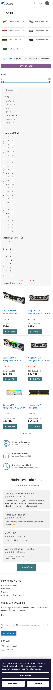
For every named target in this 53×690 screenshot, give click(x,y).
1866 (9, 144)
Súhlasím (38, 683)
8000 (9, 202)
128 (9, 260)
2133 (9, 231)
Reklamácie (5, 588)
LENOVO (10, 119)
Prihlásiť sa (8, 633)
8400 (9, 224)
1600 (9, 140)
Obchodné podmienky (9, 585)
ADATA (10, 101)
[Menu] (47, 3)
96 (8, 271)
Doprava (4, 592)
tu (40, 669)
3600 (10, 166)
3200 (10, 155)
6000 (10, 184)
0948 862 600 (10, 649)
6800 (9, 188)
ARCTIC (10, 105)
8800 (9, 228)
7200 (9, 195)
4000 (9, 206)
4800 (9, 173)
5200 (9, 169)
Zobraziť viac (27, 567)
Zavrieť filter (26, 66)
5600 (10, 177)
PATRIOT (11, 126)
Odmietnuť (13, 683)
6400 (10, 180)
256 (9, 274)
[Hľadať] (33, 3)
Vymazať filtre (25, 280)
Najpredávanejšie (32, 58)
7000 (9, 191)
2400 (9, 148)
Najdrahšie (18, 58)
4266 (9, 209)
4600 (9, 213)
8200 (9, 220)
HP (8, 112)
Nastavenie (25, 675)
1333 (9, 137)
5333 (9, 217)
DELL (9, 108)
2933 (9, 162)
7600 (9, 198)
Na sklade (11, 90)
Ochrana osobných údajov (11, 595)
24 (8, 267)
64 (8, 256)
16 (8, 249)
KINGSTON (11, 115)
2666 (10, 151)
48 (8, 264)
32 (8, 253)
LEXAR (10, 123)
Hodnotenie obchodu (26, 479)
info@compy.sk (11, 646)
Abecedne (45, 58)
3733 (9, 159)
